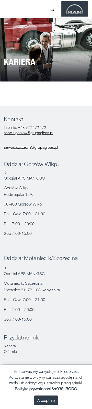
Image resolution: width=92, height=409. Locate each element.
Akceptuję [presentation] (46, 400)
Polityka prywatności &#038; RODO (46, 388)
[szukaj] (52, 9)
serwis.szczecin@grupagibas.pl (31, 147)
